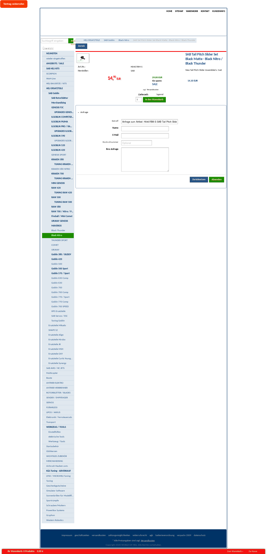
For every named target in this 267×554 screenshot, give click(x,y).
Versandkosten (153, 90)
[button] (70, 40)
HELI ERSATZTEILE (92, 40)
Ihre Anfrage (112, 149)
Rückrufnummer (110, 142)
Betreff (115, 121)
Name (115, 128)
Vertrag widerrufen (13, 4)
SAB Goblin (109, 40)
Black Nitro (124, 40)
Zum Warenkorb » (235, 551)
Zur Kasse (253, 551)
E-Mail (115, 135)
